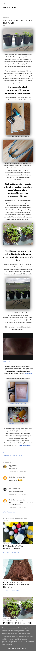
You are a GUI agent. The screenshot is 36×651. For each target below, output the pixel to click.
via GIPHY (6, 362)
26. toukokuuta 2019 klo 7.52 (17, 471)
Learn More (14, 648)
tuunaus (9, 455)
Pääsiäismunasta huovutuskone (13, 547)
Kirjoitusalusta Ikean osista (18, 403)
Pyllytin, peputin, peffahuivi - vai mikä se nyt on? (16, 584)
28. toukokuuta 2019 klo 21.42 (17, 507)
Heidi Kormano (14, 477)
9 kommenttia (15, 552)
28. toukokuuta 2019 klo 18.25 (17, 494)
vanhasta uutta (17, 455)
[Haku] (31, 3)
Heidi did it (10, 7)
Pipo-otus (12, 488)
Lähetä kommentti (9, 512)
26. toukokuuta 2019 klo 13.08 (17, 483)
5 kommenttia (15, 590)
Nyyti (11, 466)
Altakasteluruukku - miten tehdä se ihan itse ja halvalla (17, 623)
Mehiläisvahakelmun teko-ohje (18, 424)
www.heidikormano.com (24, 445)
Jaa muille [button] (6, 452)
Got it (25, 648)
